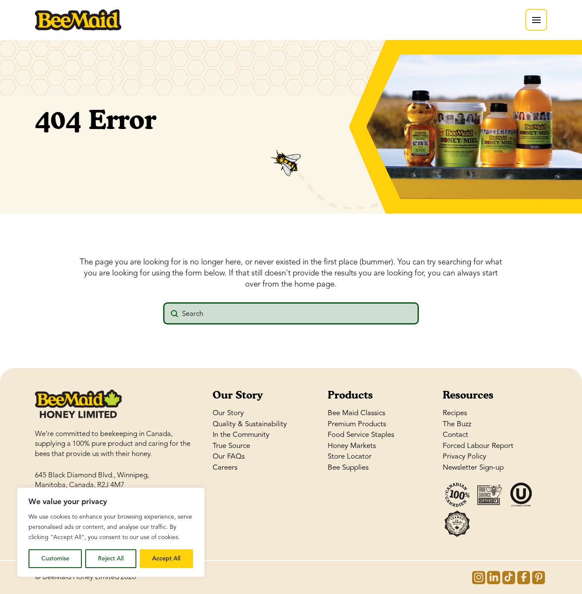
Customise (55, 558)
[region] (111, 532)
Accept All (166, 558)
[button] (536, 20)
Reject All (111, 558)
